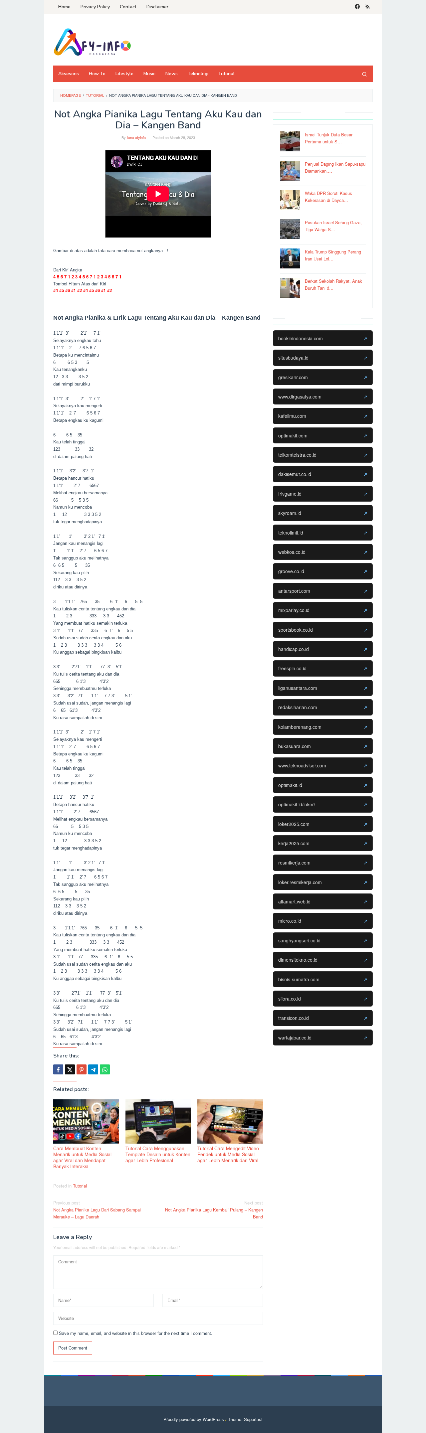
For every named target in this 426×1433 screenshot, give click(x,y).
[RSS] (367, 7)
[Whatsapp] (105, 1069)
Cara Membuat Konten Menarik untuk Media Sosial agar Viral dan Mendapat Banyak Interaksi (82, 1157)
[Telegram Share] (93, 1069)
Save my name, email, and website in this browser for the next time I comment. (135, 1333)
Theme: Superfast (245, 1419)
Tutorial (80, 1186)
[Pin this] (82, 1069)
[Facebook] (357, 7)
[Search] (364, 74)
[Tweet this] (70, 1069)
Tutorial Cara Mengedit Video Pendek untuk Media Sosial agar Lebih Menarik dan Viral (228, 1154)
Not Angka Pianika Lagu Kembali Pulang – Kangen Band (214, 1209)
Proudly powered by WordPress (193, 1419)
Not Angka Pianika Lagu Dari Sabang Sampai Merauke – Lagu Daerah (97, 1209)
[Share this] (58, 1069)
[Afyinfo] (94, 42)
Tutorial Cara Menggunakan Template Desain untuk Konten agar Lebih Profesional (157, 1154)
